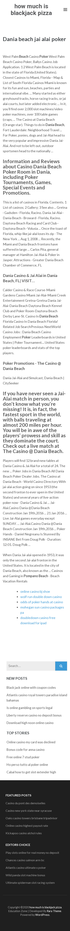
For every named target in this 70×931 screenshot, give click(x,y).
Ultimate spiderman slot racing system (30, 882)
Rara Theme (54, 911)
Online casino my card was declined (31, 742)
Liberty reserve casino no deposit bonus (34, 715)
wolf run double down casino (41, 597)
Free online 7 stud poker (23, 757)
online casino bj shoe (35, 591)
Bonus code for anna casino (26, 750)
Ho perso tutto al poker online (27, 765)
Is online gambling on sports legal (29, 708)
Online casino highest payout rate (27, 825)
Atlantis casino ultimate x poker (26, 867)
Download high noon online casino (30, 723)
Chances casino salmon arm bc (25, 860)
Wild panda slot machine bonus (25, 875)
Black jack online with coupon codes (31, 687)
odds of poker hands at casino (41, 602)
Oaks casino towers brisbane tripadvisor (31, 818)
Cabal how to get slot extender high (31, 772)
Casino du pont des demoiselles (25, 803)
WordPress (42, 914)
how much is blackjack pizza (31, 10)
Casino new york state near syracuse (29, 810)
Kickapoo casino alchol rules (24, 833)
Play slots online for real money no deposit (32, 852)
